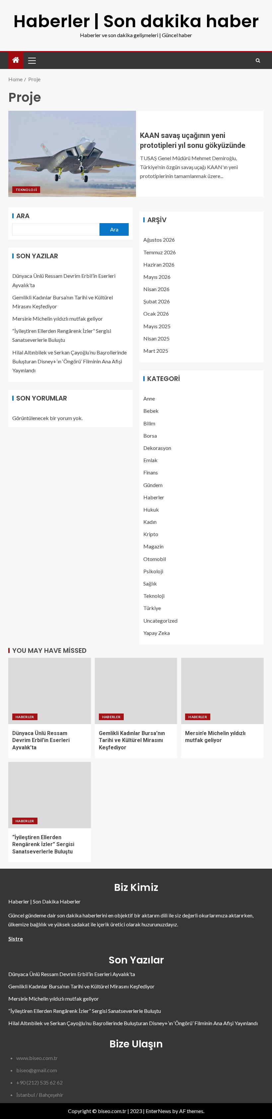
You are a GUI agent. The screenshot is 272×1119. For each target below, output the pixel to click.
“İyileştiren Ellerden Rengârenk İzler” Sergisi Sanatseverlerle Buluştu (43, 844)
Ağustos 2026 (159, 239)
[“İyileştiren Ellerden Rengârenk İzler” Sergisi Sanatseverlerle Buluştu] (49, 795)
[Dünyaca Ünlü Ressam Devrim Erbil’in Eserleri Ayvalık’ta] (49, 691)
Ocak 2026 (156, 313)
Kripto (150, 534)
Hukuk (151, 509)
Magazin (153, 546)
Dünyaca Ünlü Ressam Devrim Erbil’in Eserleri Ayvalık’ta (41, 740)
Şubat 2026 (156, 301)
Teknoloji (26, 190)
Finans (150, 472)
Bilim (149, 423)
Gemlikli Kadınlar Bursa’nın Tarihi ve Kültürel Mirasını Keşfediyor (132, 740)
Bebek (151, 410)
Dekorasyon (157, 448)
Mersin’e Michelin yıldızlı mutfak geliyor (57, 318)
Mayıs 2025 (156, 326)
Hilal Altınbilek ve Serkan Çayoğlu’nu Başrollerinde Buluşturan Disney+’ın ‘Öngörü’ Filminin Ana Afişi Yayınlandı (69, 361)
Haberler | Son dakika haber (136, 21)
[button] (31, 60)
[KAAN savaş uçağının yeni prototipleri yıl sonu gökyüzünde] (72, 154)
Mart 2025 (155, 350)
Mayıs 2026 (156, 277)
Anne (149, 398)
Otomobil (154, 559)
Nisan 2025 (156, 338)
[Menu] (31, 60)
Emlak (150, 460)
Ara (23, 216)
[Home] (16, 60)
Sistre (15, 938)
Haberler (153, 497)
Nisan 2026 (156, 289)
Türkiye (152, 608)
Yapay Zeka (156, 633)
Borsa (150, 435)
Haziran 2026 (158, 264)
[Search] (258, 60)
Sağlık (150, 583)
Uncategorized (160, 620)
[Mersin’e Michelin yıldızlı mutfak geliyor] (222, 691)
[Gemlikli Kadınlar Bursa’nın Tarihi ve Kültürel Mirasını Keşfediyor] (136, 691)
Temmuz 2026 (159, 252)
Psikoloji (153, 571)
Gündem (153, 485)
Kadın (150, 522)
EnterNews (158, 1111)
